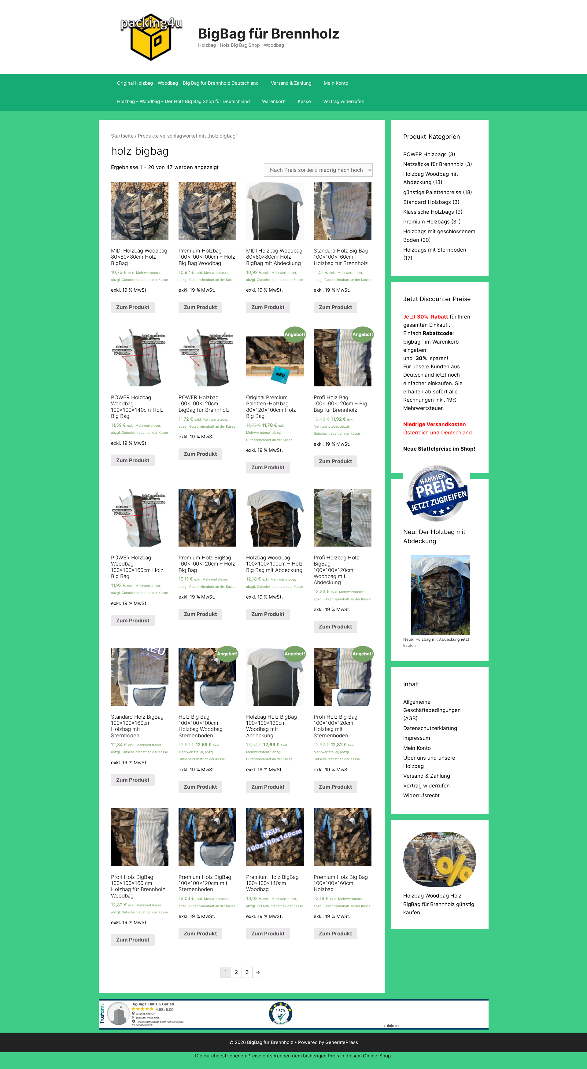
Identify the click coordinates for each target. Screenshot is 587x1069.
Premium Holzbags (426, 222)
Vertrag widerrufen (343, 101)
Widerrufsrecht (421, 795)
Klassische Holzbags (428, 212)
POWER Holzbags (425, 154)
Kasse (304, 101)
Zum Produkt (133, 307)
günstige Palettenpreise (432, 192)
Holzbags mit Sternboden (434, 250)
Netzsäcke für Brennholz (433, 164)
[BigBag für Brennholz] (150, 37)
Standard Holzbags (427, 202)
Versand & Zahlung (291, 83)
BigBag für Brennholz (269, 33)
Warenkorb (274, 101)
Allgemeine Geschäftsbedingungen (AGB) (432, 710)
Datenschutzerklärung (430, 728)
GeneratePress (341, 1042)
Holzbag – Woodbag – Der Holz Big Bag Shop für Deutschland (183, 101)
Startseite (122, 136)
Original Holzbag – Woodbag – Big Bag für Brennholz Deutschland (188, 83)
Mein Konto (336, 83)
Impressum (416, 738)
